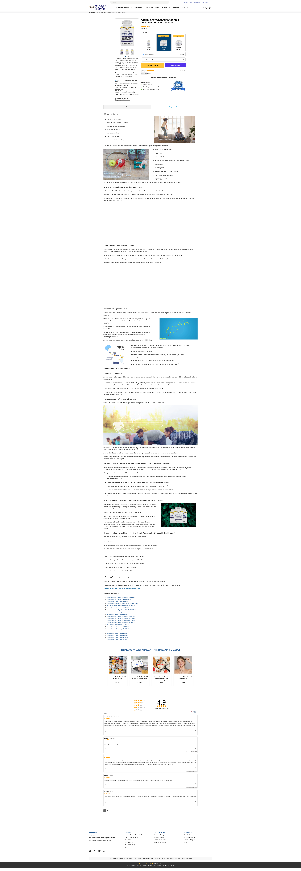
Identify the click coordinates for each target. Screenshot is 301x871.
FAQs (126, 847)
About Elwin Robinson (131, 837)
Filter (106, 713)
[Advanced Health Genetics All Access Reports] (118, 664)
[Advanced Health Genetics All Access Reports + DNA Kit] (139, 664)
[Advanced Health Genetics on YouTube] (104, 851)
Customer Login (189, 837)
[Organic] (121, 52)
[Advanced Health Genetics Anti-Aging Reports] (183, 664)
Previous (119, 35)
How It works (128, 842)
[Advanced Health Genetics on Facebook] (94, 851)
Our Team (127, 840)
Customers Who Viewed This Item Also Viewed (150, 649)
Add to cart (152, 66)
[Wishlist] (206, 7)
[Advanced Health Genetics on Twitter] (99, 851)
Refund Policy (159, 837)
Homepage (92, 12)
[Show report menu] (195, 731)
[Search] (203, 7)
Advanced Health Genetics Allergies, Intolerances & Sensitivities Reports (161, 678)
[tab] (127, 107)
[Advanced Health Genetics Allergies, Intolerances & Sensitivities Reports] (161, 664)
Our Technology (129, 844)
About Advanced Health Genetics (135, 835)
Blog (185, 842)
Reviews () (144, 28)
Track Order (188, 835)
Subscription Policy (160, 842)
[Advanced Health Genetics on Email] (90, 851)
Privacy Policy (159, 835)
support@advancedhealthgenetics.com (102, 837)
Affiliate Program (189, 840)
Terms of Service (160, 840)
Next (135, 35)
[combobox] (139, 2)
